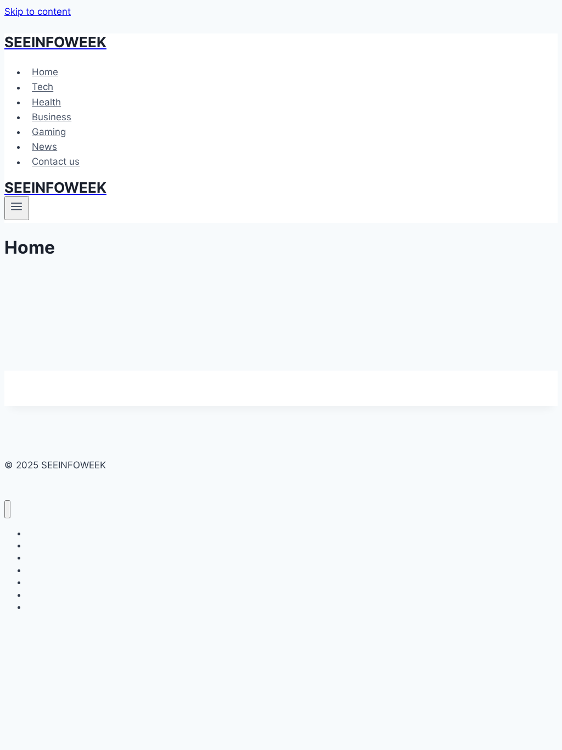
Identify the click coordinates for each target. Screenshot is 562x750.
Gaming (49, 131)
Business (51, 116)
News (44, 146)
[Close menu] (7, 509)
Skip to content (37, 11)
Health (46, 102)
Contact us (56, 161)
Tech (42, 87)
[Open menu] (16, 208)
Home (45, 71)
